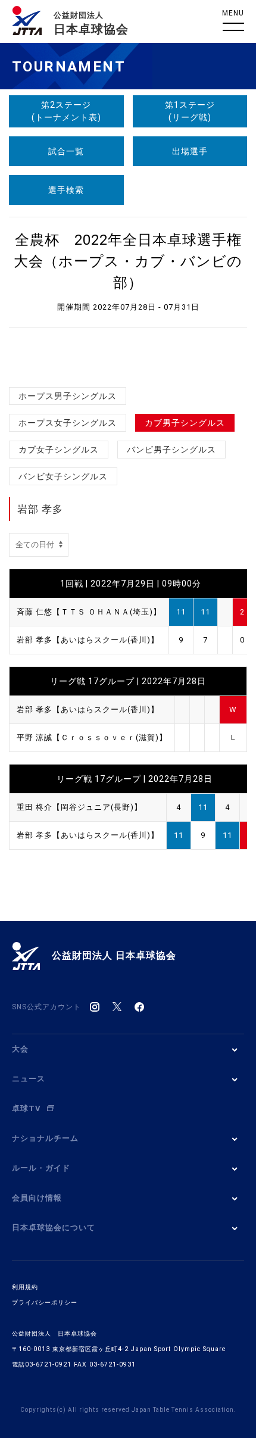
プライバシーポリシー (44, 1302)
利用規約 (25, 1287)
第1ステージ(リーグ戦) (190, 111)
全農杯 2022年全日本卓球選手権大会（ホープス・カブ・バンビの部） (128, 261)
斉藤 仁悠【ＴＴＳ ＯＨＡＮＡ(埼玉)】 (89, 611)
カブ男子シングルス (185, 423)
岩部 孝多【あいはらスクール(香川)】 (88, 639)
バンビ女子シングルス (63, 476)
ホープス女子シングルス (67, 423)
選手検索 (66, 190)
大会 (20, 1048)
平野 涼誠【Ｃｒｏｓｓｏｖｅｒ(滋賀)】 (92, 737)
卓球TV (26, 1108)
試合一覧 (66, 151)
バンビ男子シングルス (171, 449)
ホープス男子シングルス (67, 396)
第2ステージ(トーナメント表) (66, 111)
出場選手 (190, 151)
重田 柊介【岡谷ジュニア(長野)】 (79, 807)
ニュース (28, 1078)
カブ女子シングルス (58, 449)
